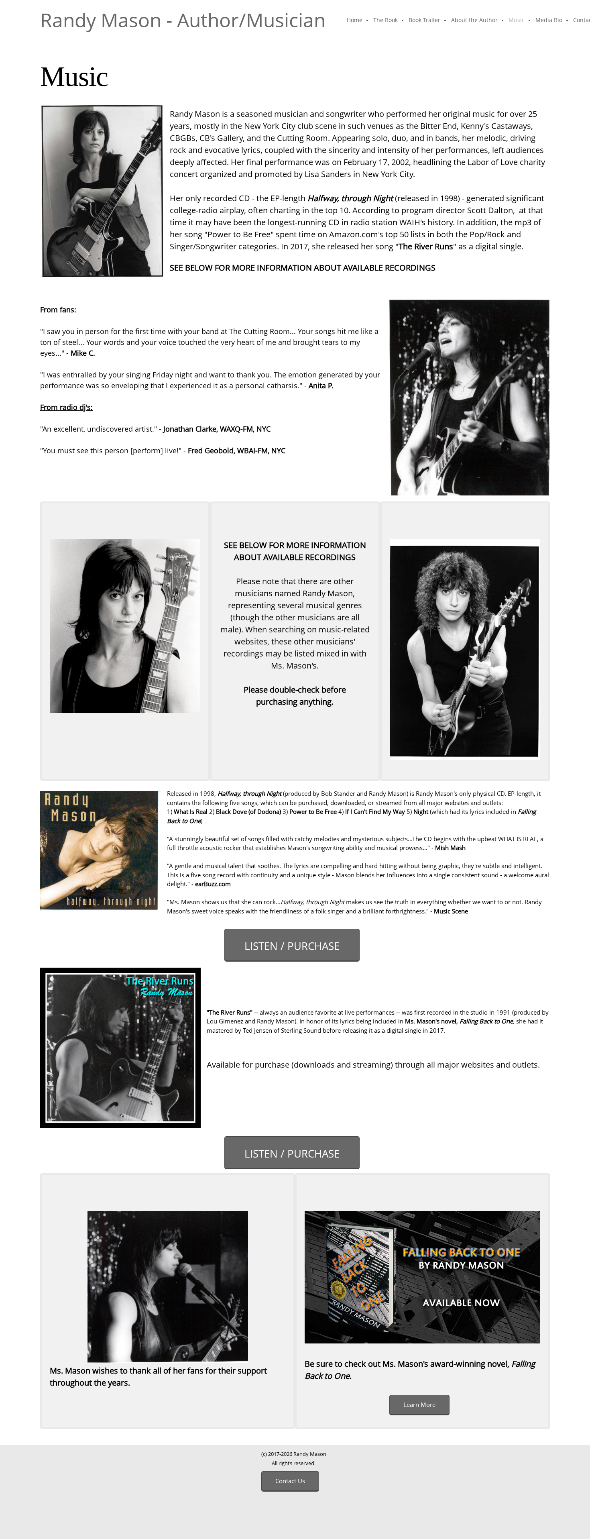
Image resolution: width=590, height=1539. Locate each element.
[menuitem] (355, 20)
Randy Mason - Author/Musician (183, 20)
